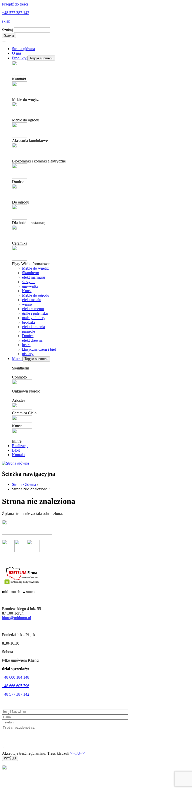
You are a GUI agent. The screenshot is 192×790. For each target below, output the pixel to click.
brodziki (28, 322)
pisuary (28, 354)
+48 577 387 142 (15, 13)
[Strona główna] (15, 463)
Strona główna (23, 49)
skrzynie (28, 282)
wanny (27, 304)
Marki (17, 358)
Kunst (27, 291)
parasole (28, 331)
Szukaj (7, 30)
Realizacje (20, 446)
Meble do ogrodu (35, 295)
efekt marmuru (33, 277)
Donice (28, 336)
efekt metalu (31, 300)
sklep (6, 21)
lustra (26, 345)
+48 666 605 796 (15, 686)
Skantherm (30, 273)
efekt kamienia (33, 327)
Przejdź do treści (15, 4)
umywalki (30, 286)
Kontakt (18, 455)
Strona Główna (24, 484)
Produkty (20, 58)
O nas (16, 53)
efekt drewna (32, 340)
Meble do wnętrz (35, 268)
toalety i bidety (33, 318)
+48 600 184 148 (15, 677)
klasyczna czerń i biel (39, 349)
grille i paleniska (35, 313)
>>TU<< (77, 753)
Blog (16, 450)
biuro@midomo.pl (16, 618)
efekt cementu (33, 309)
